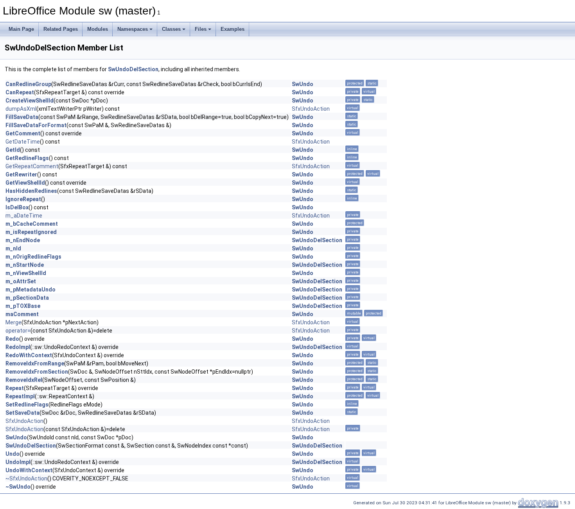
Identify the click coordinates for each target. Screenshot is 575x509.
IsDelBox (17, 207)
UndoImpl (18, 462)
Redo (12, 339)
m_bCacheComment (31, 224)
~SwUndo (18, 487)
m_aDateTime (23, 215)
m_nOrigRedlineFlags (33, 257)
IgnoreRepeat (23, 199)
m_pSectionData (27, 298)
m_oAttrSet (20, 281)
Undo (12, 454)
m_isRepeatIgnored (31, 232)
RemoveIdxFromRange (34, 363)
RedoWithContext (28, 355)
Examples (232, 29)
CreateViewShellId (29, 100)
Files (201, 29)
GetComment (22, 133)
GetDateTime (22, 141)
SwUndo (302, 84)
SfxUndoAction (311, 109)
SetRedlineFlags (27, 404)
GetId (12, 150)
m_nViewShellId (25, 273)
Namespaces (132, 29)
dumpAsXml (20, 109)
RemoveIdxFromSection (36, 372)
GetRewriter (21, 174)
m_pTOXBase (22, 306)
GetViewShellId (25, 183)
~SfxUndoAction (26, 478)
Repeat (14, 388)
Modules (97, 29)
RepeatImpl (20, 396)
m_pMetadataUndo (30, 289)
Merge (13, 322)
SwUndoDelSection (133, 69)
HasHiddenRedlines (31, 191)
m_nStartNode (24, 265)
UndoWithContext (28, 470)
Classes (171, 29)
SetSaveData (22, 413)
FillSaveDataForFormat (35, 125)
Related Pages (60, 29)
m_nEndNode (22, 240)
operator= (18, 330)
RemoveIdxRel (23, 380)
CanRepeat (19, 92)
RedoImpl (17, 347)
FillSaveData (21, 117)
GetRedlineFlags (27, 158)
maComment (22, 314)
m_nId (13, 248)
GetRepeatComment (31, 166)
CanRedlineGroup (28, 84)
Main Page (21, 29)
